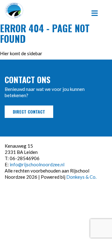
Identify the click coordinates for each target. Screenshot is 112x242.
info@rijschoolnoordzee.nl (37, 164)
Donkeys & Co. (81, 177)
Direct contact (29, 111)
